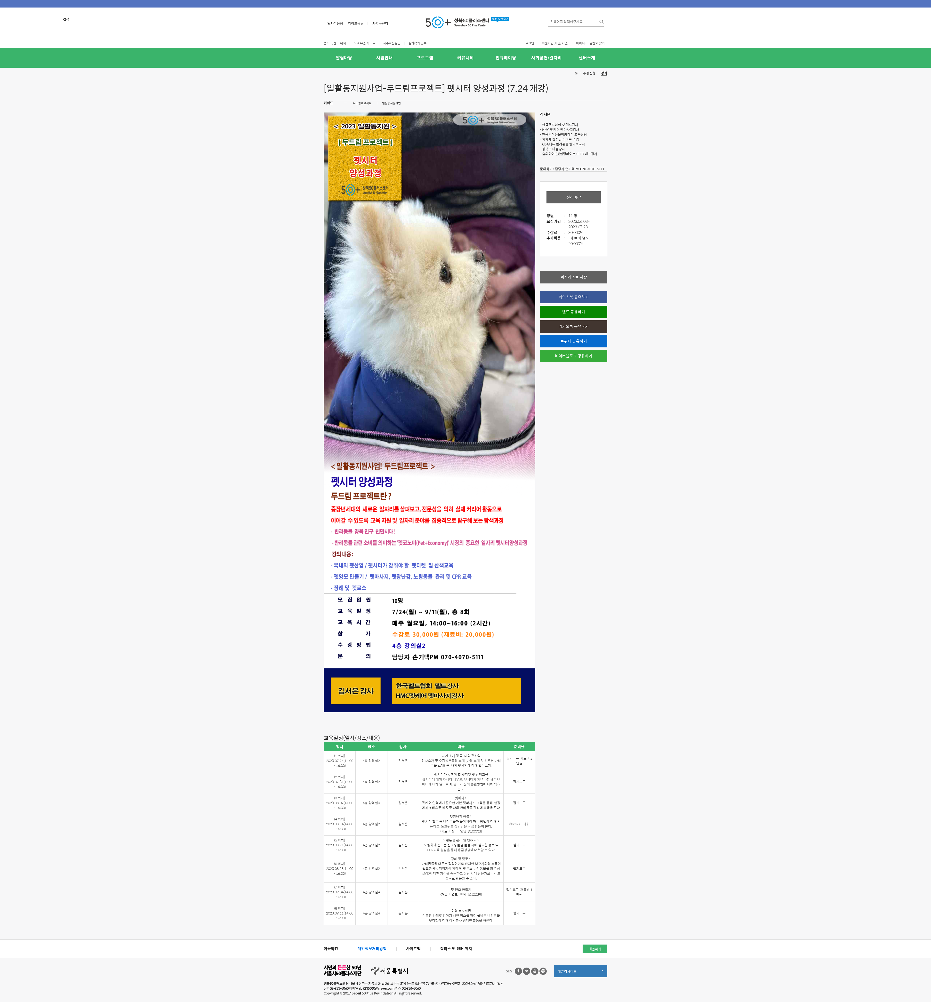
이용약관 (331, 949)
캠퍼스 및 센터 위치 (456, 949)
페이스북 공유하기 (574, 297)
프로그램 (425, 57)
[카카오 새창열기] (543, 971)
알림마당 (344, 57)
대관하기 (595, 949)
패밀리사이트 (575, 972)
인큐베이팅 (506, 57)
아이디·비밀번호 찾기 (590, 43)
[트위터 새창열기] (526, 971)
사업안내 (384, 57)
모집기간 (555, 221)
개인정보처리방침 (372, 949)
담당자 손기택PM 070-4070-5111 (579, 168)
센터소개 (587, 57)
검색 (66, 19)
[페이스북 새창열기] (518, 971)
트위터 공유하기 (574, 341)
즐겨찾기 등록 (417, 43)
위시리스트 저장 (574, 277)
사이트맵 (413, 949)
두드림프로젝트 (362, 103)
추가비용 (555, 238)
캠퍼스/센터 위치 (335, 43)
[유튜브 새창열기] (534, 971)
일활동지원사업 (391, 103)
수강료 (555, 232)
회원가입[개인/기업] (555, 43)
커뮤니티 (465, 57)
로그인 (529, 43)
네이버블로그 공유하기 (573, 356)
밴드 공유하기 (573, 312)
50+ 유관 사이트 (364, 43)
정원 (555, 216)
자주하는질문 (392, 43)
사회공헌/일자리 (546, 57)
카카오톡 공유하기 (574, 326)
